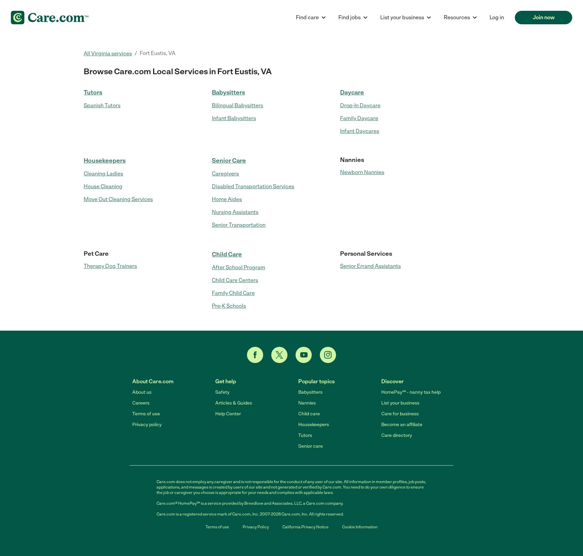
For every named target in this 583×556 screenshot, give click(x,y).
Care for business (400, 414)
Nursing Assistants (235, 212)
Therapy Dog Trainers (110, 266)
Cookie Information (360, 527)
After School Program (238, 267)
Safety (222, 392)
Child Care (227, 254)
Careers (140, 403)
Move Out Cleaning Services (118, 199)
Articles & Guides (233, 403)
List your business (400, 403)
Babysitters (228, 92)
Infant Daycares (359, 131)
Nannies (307, 403)
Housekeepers (105, 160)
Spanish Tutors (102, 105)
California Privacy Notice (305, 527)
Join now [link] (544, 17)
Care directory (396, 435)
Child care (309, 414)
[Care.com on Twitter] (279, 355)
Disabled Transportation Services (253, 186)
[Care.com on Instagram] (328, 355)
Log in (497, 17)
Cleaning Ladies (103, 173)
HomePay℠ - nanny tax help (411, 392)
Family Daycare (359, 118)
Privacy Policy (256, 527)
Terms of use (146, 414)
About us (141, 392)
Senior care (310, 446)
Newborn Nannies (362, 172)
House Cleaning (103, 186)
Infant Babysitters (234, 118)
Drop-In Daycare (360, 105)
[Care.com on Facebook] (255, 355)
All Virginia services (108, 53)
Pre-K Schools (229, 306)
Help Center (228, 414)
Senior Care (229, 160)
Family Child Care (233, 293)
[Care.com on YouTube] (304, 355)
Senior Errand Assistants (370, 266)
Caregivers (225, 173)
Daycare (352, 92)
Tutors (93, 92)
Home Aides (227, 199)
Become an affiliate (401, 424)
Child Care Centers (235, 280)
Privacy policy (147, 424)
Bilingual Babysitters (237, 105)
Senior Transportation (239, 225)
